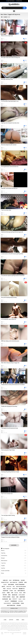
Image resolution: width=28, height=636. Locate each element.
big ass (16, 592)
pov (4, 588)
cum (12, 592)
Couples (13, 565)
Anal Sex (13, 568)
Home (5, 619)
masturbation (13, 582)
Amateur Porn (19, 0)
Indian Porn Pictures (10, 0)
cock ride (20, 601)
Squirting (13, 553)
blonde (23, 580)
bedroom (14, 594)
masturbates (21, 590)
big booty (15, 599)
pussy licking (6, 597)
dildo (20, 599)
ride (14, 586)
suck (24, 599)
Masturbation (13, 560)
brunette (21, 588)
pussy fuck (14, 588)
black (5, 584)
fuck (22, 603)
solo (13, 597)
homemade (14, 601)
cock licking (22, 594)
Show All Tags (14, 608)
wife (25, 582)
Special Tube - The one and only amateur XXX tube (12, 633)
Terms (17, 619)
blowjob (5, 599)
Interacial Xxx (13, 555)
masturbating (11, 605)
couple (21, 582)
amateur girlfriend (21, 586)
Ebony (13, 573)
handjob (5, 580)
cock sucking (16, 603)
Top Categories (6, 548)
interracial (16, 580)
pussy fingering (19, 584)
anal (9, 594)
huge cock (8, 586)
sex (17, 597)
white (3, 586)
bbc (10, 599)
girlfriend (11, 584)
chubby (11, 590)
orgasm (19, 605)
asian (10, 580)
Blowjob (13, 558)
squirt (3, 592)
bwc (15, 590)
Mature (13, 550)
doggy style (4, 582)
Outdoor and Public (13, 570)
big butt (7, 601)
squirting (5, 590)
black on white (7, 603)
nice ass (9, 588)
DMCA (23, 619)
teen (8, 592)
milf (24, 592)
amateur (22, 597)
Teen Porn (13, 563)
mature (5, 594)
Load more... (14, 545)
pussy (20, 592)
